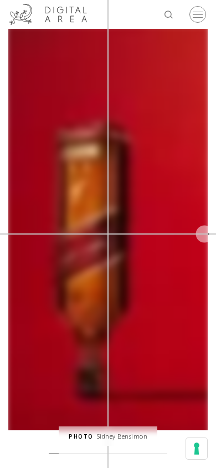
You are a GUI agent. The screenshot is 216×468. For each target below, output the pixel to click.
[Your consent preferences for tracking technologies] (196, 448)
